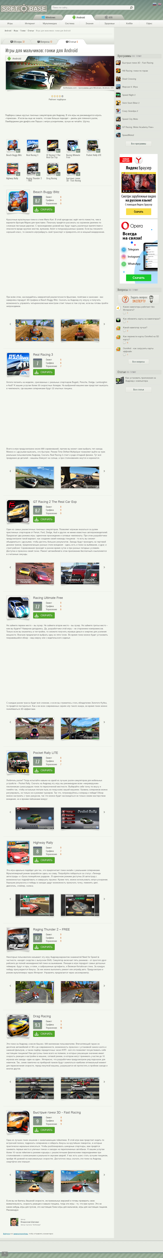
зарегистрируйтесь (21, 1234)
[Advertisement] (57, 267)
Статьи (31, 30)
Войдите (6, 1234)
